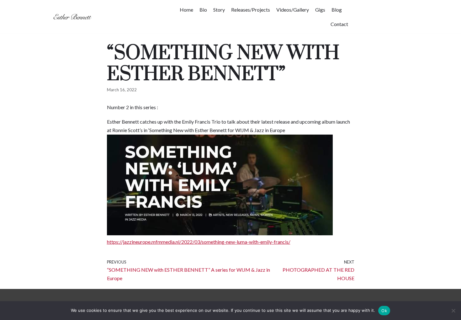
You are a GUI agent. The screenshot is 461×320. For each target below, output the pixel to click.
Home (186, 10)
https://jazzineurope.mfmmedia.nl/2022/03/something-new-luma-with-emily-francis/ (198, 242)
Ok (384, 310)
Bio (203, 10)
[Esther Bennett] (74, 17)
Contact (339, 24)
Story (219, 10)
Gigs (320, 10)
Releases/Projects (250, 10)
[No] (453, 310)
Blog (336, 10)
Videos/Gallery (292, 10)
